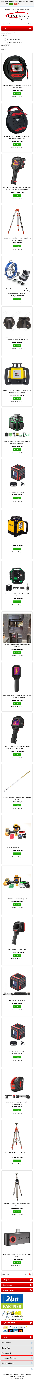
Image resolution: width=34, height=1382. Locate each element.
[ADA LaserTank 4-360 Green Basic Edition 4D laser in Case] (17, 578)
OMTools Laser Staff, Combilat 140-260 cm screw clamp (17, 798)
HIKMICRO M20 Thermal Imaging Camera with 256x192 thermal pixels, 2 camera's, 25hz (17, 747)
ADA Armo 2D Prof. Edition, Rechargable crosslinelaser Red (17, 1103)
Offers (14, 33)
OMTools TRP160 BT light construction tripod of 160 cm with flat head (17, 239)
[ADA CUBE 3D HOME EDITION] (17, 476)
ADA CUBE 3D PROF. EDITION (17, 1000)
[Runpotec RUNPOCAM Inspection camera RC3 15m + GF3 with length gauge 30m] (17, 120)
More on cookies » (23, 4)
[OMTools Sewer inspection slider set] (17, 323)
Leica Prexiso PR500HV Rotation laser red (17, 543)
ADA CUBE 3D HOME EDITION (17, 492)
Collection (9, 33)
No (15, 4)
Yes (11, 4)
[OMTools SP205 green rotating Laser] (17, 883)
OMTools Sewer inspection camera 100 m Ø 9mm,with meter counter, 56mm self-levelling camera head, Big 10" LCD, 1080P (17, 291)
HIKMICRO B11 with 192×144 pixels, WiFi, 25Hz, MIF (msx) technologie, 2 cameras (17, 696)
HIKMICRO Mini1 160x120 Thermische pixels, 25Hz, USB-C (17, 1255)
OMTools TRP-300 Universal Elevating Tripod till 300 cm (17, 1205)
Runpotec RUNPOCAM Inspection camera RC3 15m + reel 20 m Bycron (17, 87)
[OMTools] (17, 16)
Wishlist (14, 96)
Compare (20, 96)
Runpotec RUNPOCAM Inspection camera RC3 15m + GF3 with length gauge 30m (17, 137)
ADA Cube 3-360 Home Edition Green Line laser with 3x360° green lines (17, 442)
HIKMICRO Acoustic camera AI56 (17, 949)
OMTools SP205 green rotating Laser (17, 899)
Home (3, 33)
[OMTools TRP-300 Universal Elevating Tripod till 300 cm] (17, 1187)
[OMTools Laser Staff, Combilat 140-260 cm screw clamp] (17, 781)
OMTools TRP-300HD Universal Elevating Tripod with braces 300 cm (17, 1154)
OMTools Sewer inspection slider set (17, 340)
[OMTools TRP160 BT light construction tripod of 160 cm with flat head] (17, 222)
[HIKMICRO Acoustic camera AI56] (17, 933)
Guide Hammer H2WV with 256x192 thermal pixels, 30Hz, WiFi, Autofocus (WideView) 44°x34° (17, 188)
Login (20, 9)
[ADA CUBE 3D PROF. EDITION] (17, 984)
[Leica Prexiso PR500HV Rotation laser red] (17, 527)
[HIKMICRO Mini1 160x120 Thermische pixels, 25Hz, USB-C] (17, 1238)
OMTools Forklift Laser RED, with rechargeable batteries (17, 646)
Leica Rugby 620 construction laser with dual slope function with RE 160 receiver (17, 391)
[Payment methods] (17, 1329)
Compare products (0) (13, 39)
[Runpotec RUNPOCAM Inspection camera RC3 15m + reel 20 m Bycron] (17, 69)
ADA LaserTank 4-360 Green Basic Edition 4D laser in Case (17, 595)
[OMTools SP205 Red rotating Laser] (17, 832)
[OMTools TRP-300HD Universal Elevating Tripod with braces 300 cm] (17, 1137)
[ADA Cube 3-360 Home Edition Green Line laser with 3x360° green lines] (17, 425)
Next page (31, 1274)
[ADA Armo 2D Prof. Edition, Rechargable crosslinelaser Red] (17, 1086)
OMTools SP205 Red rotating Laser (17, 848)
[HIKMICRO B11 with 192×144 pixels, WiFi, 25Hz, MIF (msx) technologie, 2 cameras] (17, 679)
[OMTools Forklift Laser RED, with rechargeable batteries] (17, 628)
